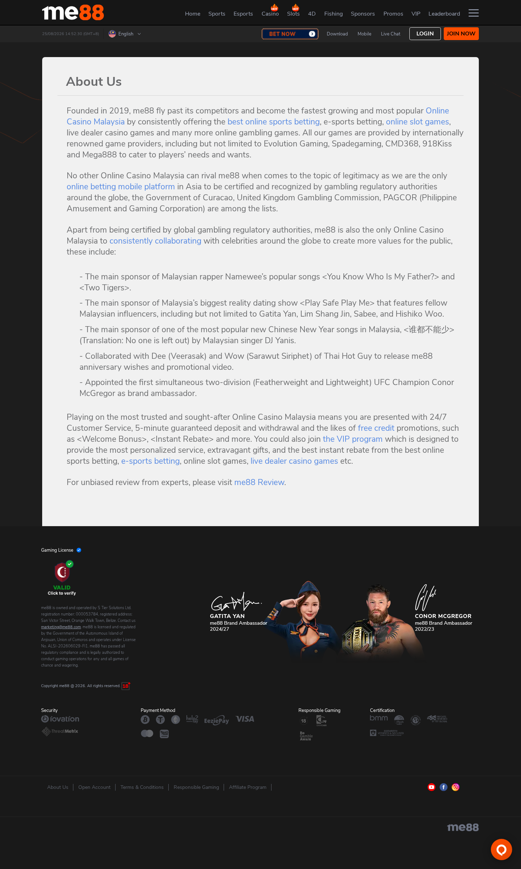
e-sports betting (150, 461)
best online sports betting (274, 121)
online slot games (417, 121)
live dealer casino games (294, 461)
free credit (376, 428)
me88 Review (259, 482)
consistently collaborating (155, 240)
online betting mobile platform (121, 186)
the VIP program (353, 439)
